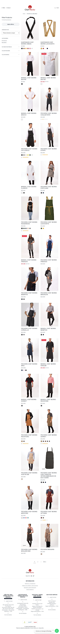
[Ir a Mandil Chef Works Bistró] (30, 64)
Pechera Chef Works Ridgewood (29, 223)
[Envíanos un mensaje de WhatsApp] (57, 631)
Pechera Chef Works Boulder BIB (29, 550)
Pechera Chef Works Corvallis (29, 329)
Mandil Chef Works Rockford (48, 400)
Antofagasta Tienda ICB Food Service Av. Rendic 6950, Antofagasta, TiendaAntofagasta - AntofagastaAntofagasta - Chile (23, 606)
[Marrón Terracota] (45, 441)
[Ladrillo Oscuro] (41, 518)
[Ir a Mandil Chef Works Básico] (30, 99)
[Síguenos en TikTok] (33, 576)
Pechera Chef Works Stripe (49, 149)
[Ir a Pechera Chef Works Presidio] (49, 246)
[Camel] (24, 48)
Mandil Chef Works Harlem (48, 364)
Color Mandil (5, 54)
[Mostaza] (26, 48)
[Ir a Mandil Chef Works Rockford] (49, 385)
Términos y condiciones (30, 583)
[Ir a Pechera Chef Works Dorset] (49, 421)
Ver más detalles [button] (8, 614)
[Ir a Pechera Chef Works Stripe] (49, 135)
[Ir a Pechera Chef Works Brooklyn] (49, 279)
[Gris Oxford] (24, 334)
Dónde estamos (30, 589)
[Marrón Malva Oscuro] (47, 441)
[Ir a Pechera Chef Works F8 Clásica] (30, 135)
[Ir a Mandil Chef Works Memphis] (49, 314)
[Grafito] (43, 441)
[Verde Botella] (30, 155)
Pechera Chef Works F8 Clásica (29, 149)
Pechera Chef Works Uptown (49, 512)
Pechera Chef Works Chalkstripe (49, 114)
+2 (31, 48)
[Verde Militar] (41, 228)
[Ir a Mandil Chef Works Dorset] (30, 385)
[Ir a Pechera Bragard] (49, 535)
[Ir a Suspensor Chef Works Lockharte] (49, 28)
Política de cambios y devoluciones (30, 585)
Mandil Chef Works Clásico (28, 187)
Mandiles (4, 42)
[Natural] (22, 479)
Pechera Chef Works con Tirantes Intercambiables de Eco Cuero (49, 475)
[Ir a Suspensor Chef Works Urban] (30, 28)
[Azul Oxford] (26, 228)
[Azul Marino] (43, 193)
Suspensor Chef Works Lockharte (47, 43)
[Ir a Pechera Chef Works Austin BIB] (30, 459)
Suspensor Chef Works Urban (27, 43)
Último (44, 561)
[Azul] (47, 48)
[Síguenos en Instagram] (31, 576)
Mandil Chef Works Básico (28, 114)
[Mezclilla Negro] (24, 299)
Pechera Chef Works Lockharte (49, 223)
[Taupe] (41, 554)
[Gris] (24, 155)
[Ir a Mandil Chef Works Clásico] (30, 173)
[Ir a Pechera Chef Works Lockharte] (49, 208)
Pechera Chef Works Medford (29, 512)
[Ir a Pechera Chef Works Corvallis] (30, 314)
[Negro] (22, 48)
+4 (32, 155)
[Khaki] (26, 155)
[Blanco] (45, 48)
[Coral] (26, 518)
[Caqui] (28, 228)
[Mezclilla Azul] (22, 299)
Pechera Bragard (47, 549)
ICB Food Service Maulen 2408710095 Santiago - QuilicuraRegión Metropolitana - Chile (52, 603)
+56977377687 (38, 600)
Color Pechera (6, 50)
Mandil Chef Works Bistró (28, 78)
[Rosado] (30, 48)
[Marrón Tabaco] (22, 441)
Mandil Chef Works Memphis (48, 329)
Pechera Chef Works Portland (49, 187)
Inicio (24, 13)
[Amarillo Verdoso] (28, 155)
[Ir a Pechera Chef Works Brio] (30, 350)
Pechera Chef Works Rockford (29, 435)
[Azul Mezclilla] (24, 518)
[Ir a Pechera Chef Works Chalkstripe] (49, 99)
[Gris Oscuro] (41, 482)
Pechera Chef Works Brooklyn (49, 293)
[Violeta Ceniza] (41, 405)
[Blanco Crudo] (22, 518)
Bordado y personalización (30, 587)
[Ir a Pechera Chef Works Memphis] (30, 279)
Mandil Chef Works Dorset (28, 400)
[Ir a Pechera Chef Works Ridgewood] (30, 208)
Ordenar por (5, 29)
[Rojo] (28, 48)
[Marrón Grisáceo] (49, 441)
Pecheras (4, 40)
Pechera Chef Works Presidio (49, 260)
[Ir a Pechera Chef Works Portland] (49, 173)
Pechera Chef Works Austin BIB (29, 473)
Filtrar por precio (7, 46)
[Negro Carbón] (41, 193)
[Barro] (43, 518)
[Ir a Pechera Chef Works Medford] (30, 498)
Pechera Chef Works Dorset (49, 435)
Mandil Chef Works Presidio (28, 260)
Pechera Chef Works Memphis (29, 293)
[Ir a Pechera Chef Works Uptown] (49, 498)
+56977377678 (9, 601)
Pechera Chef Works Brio (29, 364)
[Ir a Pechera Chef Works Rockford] (30, 421)
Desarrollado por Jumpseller (37, 628)
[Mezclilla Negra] (41, 334)
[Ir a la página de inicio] (30, 7)
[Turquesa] (28, 518)
